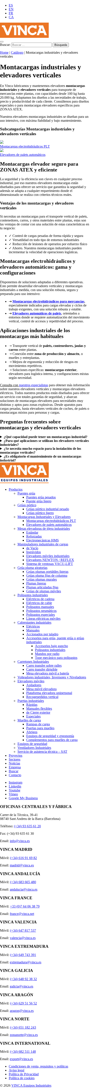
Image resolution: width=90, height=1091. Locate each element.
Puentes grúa (26, 493)
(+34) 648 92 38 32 (23, 979)
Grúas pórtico (26, 505)
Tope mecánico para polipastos (56, 658)
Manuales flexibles (39, 708)
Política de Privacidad (24, 1074)
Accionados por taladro (42, 634)
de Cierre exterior (38, 712)
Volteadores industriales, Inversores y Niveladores (51, 677)
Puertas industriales (30, 701)
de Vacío (32, 548)
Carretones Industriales (33, 661)
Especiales (33, 716)
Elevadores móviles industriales (47, 556)
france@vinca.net (22, 914)
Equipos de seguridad (32, 744)
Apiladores (33, 685)
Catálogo (17, 52)
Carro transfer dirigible (41, 669)
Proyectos (15, 755)
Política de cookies (22, 1078)
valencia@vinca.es (23, 938)
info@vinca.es (20, 841)
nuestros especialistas (33, 385)
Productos (15, 489)
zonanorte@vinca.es (24, 1035)
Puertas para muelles (40, 728)
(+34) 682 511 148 (23, 1051)
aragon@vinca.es (22, 1011)
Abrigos (31, 732)
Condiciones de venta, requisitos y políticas (38, 1066)
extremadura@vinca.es (25, 962)
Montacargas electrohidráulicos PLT (25, 146)
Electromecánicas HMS (42, 540)
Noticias (14, 763)
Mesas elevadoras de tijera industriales (43, 528)
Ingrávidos (33, 552)
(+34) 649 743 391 (23, 955)
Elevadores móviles (30, 681)
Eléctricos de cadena (40, 599)
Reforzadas (34, 536)
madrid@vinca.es (22, 865)
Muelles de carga (29, 720)
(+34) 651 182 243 (23, 1027)
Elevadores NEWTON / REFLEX (50, 560)
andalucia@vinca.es (23, 889)
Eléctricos (33, 626)
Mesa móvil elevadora (41, 689)
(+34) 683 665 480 (23, 882)
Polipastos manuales (40, 607)
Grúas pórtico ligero (40, 513)
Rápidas (31, 704)
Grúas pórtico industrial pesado (47, 509)
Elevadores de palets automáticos (22, 155)
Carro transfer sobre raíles (44, 665)
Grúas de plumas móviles (43, 591)
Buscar (13, 771)
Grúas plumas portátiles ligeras (47, 571)
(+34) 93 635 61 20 (27, 826)
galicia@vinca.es (21, 986)
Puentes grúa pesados (41, 497)
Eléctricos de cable (39, 603)
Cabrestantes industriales (34, 622)
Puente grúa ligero (38, 501)
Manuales (33, 630)
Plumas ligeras (36, 583)
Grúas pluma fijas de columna (46, 575)
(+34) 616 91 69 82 (23, 858)
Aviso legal (16, 1070)
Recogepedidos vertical (42, 697)
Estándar (32, 532)
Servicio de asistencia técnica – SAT (42, 751)
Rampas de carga (38, 724)
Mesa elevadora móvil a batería (47, 673)
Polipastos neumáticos (41, 611)
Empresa (15, 767)
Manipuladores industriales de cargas (42, 544)
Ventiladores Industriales (34, 748)
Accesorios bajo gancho (51, 646)
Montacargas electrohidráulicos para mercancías (48, 301)
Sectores (14, 759)
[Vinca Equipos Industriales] (24, 36)
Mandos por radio (47, 654)
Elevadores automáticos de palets (36, 313)
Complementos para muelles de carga (52, 740)
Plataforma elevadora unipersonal (49, 693)
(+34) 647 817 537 (23, 930)
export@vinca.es (21, 1059)
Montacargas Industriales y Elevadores (44, 517)
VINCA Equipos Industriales (31, 1085)
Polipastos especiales (40, 614)
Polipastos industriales (32, 595)
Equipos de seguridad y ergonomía (50, 736)
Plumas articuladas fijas (42, 587)
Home (4, 52)
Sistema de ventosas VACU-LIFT (49, 564)
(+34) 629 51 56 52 (23, 1003)
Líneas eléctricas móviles (43, 618)
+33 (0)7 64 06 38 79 (25, 906)
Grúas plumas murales (41, 579)
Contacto (15, 775)
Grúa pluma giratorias (32, 568)
